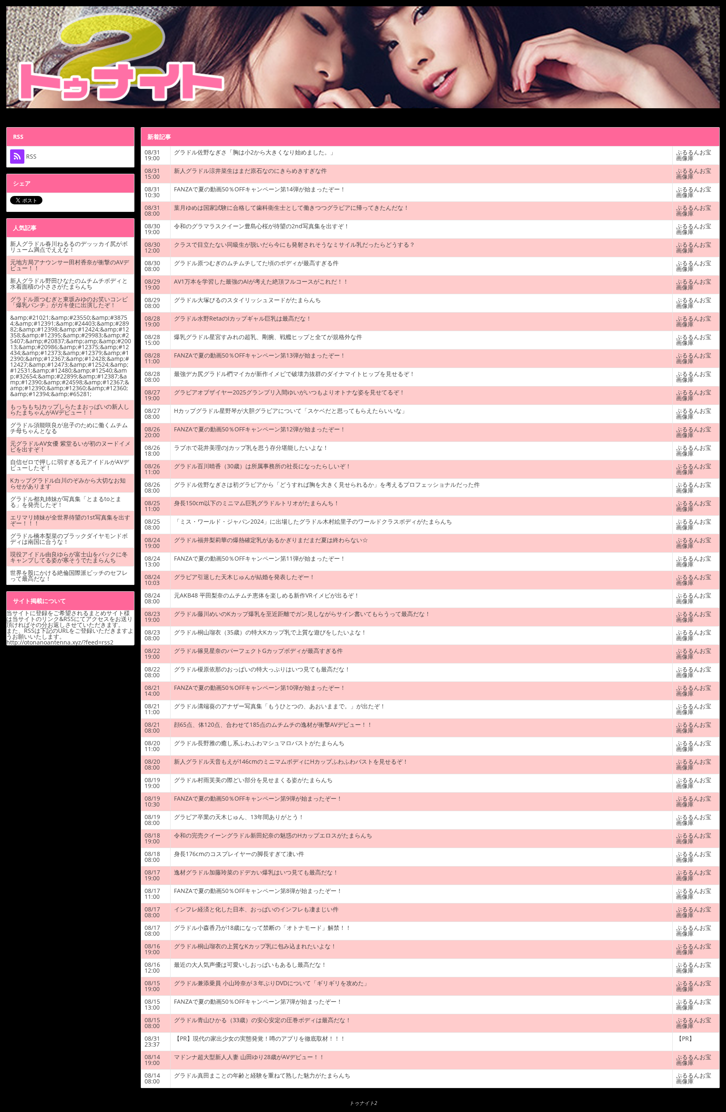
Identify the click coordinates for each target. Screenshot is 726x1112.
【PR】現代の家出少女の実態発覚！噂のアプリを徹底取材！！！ (260, 1038)
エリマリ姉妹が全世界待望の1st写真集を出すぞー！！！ (70, 520)
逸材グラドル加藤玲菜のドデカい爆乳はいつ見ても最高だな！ (256, 872)
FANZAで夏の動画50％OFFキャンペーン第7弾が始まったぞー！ (258, 1001)
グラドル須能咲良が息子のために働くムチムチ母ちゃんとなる (69, 428)
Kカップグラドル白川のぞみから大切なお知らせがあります (68, 483)
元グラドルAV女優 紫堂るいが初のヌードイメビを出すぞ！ (70, 446)
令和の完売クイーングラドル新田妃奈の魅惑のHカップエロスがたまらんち (273, 835)
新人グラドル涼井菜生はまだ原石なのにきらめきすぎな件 (250, 171)
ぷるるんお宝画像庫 (693, 155)
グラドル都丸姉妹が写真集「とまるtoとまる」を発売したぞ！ (65, 502)
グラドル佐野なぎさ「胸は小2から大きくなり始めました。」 (255, 152)
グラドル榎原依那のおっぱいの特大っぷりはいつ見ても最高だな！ (262, 669)
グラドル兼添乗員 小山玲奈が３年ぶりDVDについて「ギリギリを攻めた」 (272, 983)
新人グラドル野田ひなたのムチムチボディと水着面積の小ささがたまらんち (69, 283)
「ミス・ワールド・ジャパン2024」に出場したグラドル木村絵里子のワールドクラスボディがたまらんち (313, 521)
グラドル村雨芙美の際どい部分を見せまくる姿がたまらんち (253, 780)
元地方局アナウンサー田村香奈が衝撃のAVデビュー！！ (69, 265)
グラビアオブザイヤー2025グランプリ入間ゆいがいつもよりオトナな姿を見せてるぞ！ (289, 392)
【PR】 (685, 1038)
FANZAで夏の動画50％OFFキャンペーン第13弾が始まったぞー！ (260, 355)
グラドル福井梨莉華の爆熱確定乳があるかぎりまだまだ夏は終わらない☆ (271, 540)
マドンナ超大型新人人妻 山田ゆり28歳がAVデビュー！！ (249, 1057)
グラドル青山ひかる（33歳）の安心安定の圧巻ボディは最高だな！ (262, 1020)
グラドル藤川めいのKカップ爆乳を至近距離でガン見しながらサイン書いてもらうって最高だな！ (302, 614)
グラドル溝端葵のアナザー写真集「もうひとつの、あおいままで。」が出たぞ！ (280, 706)
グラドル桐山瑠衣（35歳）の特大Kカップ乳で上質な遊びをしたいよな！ (270, 632)
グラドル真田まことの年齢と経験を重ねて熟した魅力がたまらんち (262, 1075)
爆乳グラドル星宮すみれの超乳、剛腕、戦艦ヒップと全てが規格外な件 (268, 337)
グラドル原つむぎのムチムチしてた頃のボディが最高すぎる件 (256, 263)
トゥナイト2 (363, 1103)
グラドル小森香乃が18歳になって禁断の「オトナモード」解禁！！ (262, 928)
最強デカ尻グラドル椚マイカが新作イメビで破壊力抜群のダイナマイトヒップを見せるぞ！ (294, 374)
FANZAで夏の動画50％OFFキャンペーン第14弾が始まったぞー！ (260, 189)
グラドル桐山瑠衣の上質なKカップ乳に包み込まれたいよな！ (255, 946)
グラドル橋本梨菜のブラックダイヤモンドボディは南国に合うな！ (69, 539)
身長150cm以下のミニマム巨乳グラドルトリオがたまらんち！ (256, 503)
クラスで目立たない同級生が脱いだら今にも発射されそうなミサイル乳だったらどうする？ (294, 244)
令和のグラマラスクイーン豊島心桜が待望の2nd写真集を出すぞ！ (262, 226)
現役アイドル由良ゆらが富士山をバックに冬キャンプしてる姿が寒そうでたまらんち (69, 557)
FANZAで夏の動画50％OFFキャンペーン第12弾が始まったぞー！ (260, 429)
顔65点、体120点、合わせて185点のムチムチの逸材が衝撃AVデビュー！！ (273, 724)
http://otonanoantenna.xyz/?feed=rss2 (59, 642)
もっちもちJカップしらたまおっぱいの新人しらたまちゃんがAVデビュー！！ (69, 409)
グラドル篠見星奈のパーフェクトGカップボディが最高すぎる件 (258, 651)
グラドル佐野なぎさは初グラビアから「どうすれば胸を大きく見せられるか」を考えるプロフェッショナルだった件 (327, 484)
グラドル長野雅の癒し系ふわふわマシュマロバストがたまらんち (259, 743)
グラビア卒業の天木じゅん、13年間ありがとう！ (239, 817)
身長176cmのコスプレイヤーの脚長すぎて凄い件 (239, 854)
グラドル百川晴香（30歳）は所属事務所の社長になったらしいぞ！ (262, 466)
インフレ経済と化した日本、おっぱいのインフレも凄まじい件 (256, 909)
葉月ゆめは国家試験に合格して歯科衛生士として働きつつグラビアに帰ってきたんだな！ (291, 207)
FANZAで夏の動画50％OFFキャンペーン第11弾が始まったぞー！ (260, 558)
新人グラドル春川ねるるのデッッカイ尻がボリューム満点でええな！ (69, 246)
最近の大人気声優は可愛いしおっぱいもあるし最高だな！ (250, 964)
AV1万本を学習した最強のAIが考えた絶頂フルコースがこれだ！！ (261, 281)
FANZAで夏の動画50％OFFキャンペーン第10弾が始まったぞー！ (260, 688)
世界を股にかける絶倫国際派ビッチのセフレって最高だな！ (69, 575)
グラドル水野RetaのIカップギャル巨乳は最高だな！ (243, 318)
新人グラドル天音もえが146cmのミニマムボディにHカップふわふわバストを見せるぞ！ (291, 761)
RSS (30, 156)
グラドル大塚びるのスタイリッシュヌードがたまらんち (247, 300)
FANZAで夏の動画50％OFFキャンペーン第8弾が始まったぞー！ (258, 891)
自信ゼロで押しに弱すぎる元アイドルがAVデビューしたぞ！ (69, 465)
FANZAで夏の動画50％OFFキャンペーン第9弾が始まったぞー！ (258, 798)
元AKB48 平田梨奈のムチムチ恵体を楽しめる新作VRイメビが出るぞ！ (267, 595)
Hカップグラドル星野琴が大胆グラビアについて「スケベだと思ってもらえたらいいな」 (291, 411)
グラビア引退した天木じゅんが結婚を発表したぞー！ (244, 577)
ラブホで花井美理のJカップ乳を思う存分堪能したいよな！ (251, 448)
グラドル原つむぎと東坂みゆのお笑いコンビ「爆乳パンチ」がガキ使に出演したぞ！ (69, 302)
